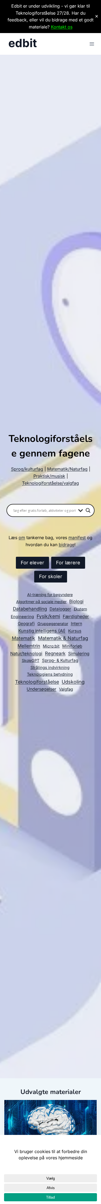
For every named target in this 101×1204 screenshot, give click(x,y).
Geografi (26, 623)
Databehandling (30, 608)
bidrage (66, 544)
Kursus (74, 630)
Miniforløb (72, 646)
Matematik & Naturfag (63, 638)
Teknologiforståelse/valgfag (50, 483)
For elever (32, 562)
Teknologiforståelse (37, 682)
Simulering (78, 653)
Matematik (23, 638)
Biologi (76, 601)
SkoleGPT (30, 660)
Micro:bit (51, 646)
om (22, 537)
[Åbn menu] (92, 44)
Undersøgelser (41, 689)
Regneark (55, 653)
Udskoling (73, 682)
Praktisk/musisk (49, 476)
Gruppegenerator (52, 623)
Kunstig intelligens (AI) (41, 630)
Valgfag (66, 689)
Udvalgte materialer (50, 1092)
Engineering (22, 616)
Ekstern (80, 609)
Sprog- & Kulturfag (60, 660)
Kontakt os (61, 27)
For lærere (68, 562)
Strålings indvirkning (49, 667)
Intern (76, 623)
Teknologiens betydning (50, 674)
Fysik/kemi (48, 616)
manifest (77, 537)
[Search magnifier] (88, 510)
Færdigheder (76, 616)
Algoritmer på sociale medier (41, 601)
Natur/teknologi (26, 653)
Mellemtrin (29, 646)
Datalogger (60, 608)
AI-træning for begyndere (50, 594)
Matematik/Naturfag (67, 469)
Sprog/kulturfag (27, 469)
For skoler (50, 576)
